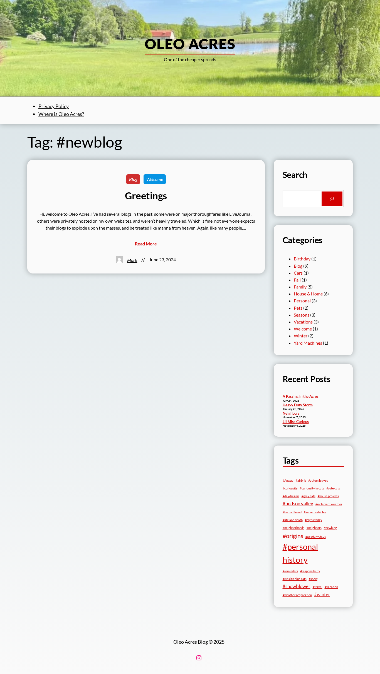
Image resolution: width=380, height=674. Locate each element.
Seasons (301, 314)
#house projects (328, 496)
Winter (300, 335)
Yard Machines (308, 342)
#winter (322, 594)
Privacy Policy (53, 106)
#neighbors (314, 527)
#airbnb (301, 480)
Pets (298, 307)
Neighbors (291, 413)
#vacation (331, 587)
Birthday (302, 258)
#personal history (300, 553)
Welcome (154, 179)
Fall (297, 279)
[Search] (332, 198)
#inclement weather (328, 504)
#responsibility (310, 571)
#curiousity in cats (312, 488)
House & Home (308, 293)
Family (300, 286)
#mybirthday (313, 520)
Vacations (303, 321)
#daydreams (291, 496)
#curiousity (290, 488)
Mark (132, 260)
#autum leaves (318, 480)
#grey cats (308, 496)
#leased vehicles (315, 512)
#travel (317, 587)
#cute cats (333, 488)
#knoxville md (292, 512)
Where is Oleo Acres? (61, 114)
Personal (302, 300)
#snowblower (296, 586)
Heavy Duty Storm (298, 405)
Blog (133, 179)
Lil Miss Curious (296, 421)
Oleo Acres (190, 43)
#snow (313, 579)
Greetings (146, 195)
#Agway (288, 480)
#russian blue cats (295, 579)
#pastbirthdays (315, 537)
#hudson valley (298, 503)
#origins (293, 535)
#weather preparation (297, 595)
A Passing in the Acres (301, 396)
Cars (298, 272)
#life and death (293, 520)
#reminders (290, 571)
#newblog (330, 527)
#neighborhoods (293, 527)
